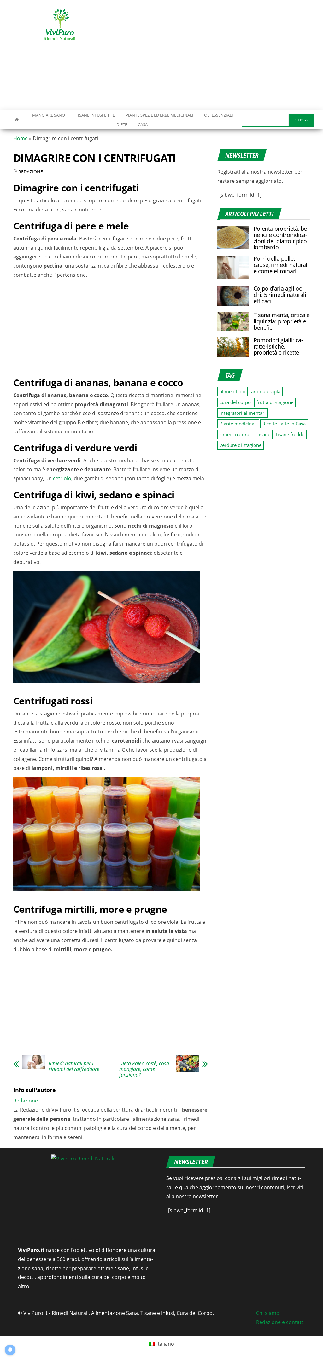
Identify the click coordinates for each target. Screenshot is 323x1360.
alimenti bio (232, 391)
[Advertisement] (219, 55)
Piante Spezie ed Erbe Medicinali (159, 115)
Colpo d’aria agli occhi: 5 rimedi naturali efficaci (280, 295)
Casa (143, 124)
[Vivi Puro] (17, 119)
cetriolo (62, 478)
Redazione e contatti (280, 1322)
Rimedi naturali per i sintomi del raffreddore (74, 1066)
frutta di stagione (274, 402)
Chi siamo (267, 1313)
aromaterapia (265, 391)
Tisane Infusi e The (95, 115)
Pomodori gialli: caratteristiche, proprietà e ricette (278, 346)
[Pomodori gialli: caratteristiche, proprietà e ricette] (233, 346)
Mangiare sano (48, 115)
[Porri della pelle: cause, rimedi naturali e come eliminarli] (233, 266)
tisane (263, 434)
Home (20, 138)
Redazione (30, 172)
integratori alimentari (243, 413)
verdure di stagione (240, 445)
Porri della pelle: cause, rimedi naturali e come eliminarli (281, 265)
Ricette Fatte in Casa (284, 423)
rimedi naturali (236, 434)
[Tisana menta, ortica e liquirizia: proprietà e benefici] (233, 320)
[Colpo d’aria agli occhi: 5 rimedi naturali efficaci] (233, 295)
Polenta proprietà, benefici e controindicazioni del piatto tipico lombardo (281, 238)
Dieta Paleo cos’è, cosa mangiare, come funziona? (144, 1069)
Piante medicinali (238, 423)
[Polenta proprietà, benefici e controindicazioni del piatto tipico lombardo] (233, 237)
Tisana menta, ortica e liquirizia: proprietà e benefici (282, 321)
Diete (121, 124)
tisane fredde (290, 434)
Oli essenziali (218, 115)
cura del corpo (235, 402)
